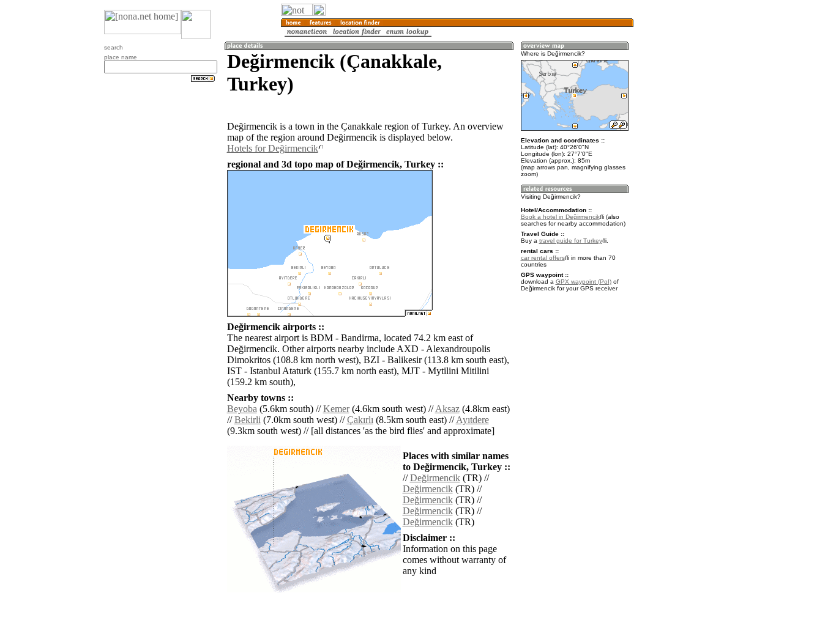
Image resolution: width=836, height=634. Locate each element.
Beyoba (242, 409)
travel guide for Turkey (570, 240)
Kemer (336, 409)
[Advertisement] (692, 201)
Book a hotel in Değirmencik (560, 216)
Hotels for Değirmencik (272, 148)
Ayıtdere (472, 420)
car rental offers (543, 257)
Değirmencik (435, 478)
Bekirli (247, 420)
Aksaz (447, 409)
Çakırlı (360, 420)
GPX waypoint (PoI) (583, 281)
